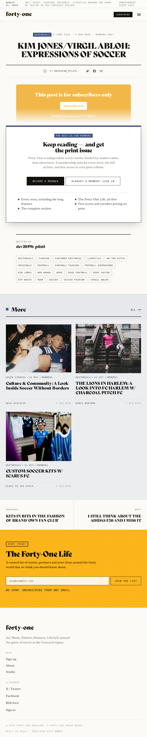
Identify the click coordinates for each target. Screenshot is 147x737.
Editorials (42, 35)
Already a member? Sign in (93, 181)
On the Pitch (116, 258)
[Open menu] (139, 14)
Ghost (59, 731)
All (133, 309)
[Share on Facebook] (94, 71)
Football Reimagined (99, 265)
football (43, 265)
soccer (53, 280)
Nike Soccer (101, 272)
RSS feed (12, 703)
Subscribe (123, 14)
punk (40, 280)
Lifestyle (94, 258)
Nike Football (78, 272)
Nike (60, 272)
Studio (10, 672)
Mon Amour (44, 272)
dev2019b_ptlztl (65, 71)
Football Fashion (67, 265)
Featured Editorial (68, 258)
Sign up (11, 659)
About (10, 665)
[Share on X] (88, 71)
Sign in (10, 710)
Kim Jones (25, 272)
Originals (25, 265)
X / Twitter (13, 689)
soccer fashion (74, 280)
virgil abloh (99, 280)
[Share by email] (101, 71)
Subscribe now (73, 106)
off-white (25, 280)
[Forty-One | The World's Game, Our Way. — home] (19, 14)
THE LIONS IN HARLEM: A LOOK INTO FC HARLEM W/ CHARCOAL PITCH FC (106, 388)
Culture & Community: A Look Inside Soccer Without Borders (37, 385)
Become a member (45, 181)
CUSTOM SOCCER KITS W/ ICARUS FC (34, 472)
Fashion (44, 258)
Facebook (12, 696)
